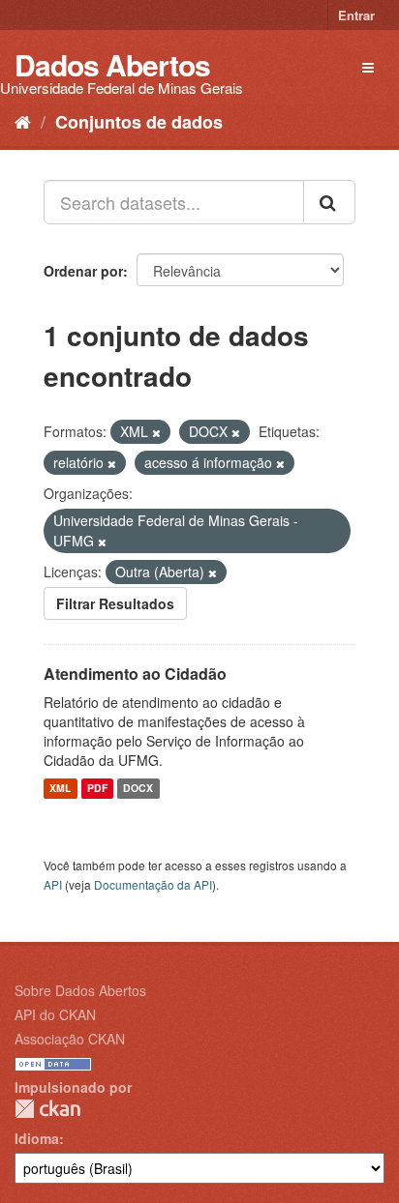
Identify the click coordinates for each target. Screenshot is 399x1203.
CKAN (47, 1109)
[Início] (23, 120)
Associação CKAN (70, 1038)
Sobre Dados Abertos (80, 990)
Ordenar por (83, 270)
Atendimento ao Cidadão (135, 673)
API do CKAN (55, 1014)
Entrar (356, 15)
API (53, 884)
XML (60, 788)
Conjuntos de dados (139, 121)
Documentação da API (153, 884)
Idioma (37, 1138)
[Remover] (156, 432)
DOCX (138, 788)
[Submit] (329, 202)
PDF (97, 788)
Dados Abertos (112, 64)
